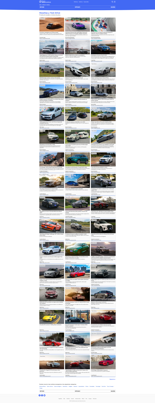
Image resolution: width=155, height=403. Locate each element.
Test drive (42, 18)
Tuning (40, 388)
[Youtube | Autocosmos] (44, 395)
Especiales (86, 1)
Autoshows (65, 386)
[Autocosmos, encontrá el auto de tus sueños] (45, 2)
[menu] (115, 2)
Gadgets (70, 386)
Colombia (68, 398)
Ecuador (72, 398)
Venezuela (94, 398)
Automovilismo (42, 386)
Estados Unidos (78, 398)
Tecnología (98, 386)
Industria (75, 386)
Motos (86, 386)
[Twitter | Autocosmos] (42, 395)
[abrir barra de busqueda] (112, 1)
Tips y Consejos (110, 386)
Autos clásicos (50, 386)
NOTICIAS (42, 7)
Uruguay (90, 398)
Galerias (81, 1)
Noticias (76, 1)
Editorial (44, 4)
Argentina (60, 398)
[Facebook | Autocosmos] (40, 395)
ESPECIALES (77, 7)
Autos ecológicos (57, 386)
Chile (64, 398)
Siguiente (112, 379)
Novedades (92, 386)
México (83, 398)
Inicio (40, 4)
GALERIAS (113, 7)
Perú (86, 398)
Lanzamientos (81, 386)
